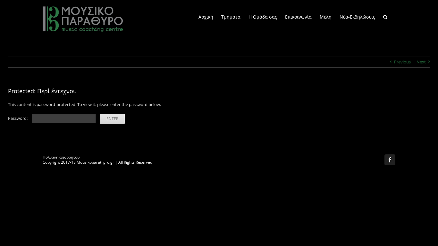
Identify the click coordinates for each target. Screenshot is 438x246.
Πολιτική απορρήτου (61, 157)
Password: (18, 118)
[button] (385, 16)
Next (421, 62)
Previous (402, 62)
